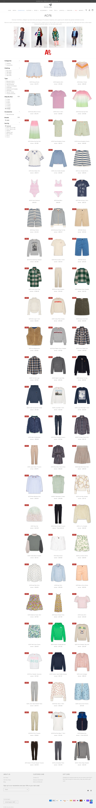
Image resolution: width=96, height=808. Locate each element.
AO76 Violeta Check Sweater (82, 289)
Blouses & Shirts (10, 81)
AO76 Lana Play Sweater (82, 496)
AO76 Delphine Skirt (58, 82)
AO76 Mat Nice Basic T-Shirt (58, 733)
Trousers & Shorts (10, 93)
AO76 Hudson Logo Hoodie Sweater (58, 674)
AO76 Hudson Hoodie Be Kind (58, 644)
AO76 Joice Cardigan (82, 674)
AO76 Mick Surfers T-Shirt (58, 259)
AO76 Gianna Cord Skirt (82, 319)
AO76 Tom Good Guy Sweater (34, 259)
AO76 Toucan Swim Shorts (82, 703)
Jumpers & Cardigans (11, 86)
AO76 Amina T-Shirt (58, 111)
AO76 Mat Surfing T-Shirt (82, 200)
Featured (8, 126)
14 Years (8, 107)
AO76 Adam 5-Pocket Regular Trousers (34, 763)
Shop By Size (9, 96)
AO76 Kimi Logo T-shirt (34, 319)
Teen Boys (9, 72)
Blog (5, 782)
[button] (29, 10)
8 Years (8, 102)
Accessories (9, 65)
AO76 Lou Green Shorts (82, 555)
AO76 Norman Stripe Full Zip (58, 230)
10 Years (8, 104)
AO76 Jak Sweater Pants (58, 763)
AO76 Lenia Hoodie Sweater (58, 171)
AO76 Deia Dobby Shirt (34, 171)
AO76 (7, 120)
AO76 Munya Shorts (34, 82)
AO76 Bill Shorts (82, 230)
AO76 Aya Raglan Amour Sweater (58, 348)
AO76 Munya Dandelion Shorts (82, 141)
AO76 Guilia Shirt (82, 615)
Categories (8, 61)
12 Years (8, 105)
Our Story (6, 777)
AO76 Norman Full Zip (82, 378)
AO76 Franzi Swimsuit (34, 200)
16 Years (8, 108)
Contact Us (36, 777)
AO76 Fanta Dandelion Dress (58, 141)
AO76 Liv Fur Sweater (82, 526)
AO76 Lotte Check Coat (34, 289)
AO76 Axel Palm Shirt (34, 585)
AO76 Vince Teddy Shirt (82, 348)
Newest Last (9, 132)
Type (6, 78)
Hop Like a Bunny (10, 807)
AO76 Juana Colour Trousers (34, 467)
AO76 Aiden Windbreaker (34, 437)
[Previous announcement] (4, 1)
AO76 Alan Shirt (58, 585)
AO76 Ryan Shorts (34, 230)
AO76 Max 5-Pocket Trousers (58, 437)
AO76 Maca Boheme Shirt (34, 496)
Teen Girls (8, 75)
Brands (7, 117)
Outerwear (9, 87)
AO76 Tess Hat (34, 526)
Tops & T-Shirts (10, 92)
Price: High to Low (10, 129)
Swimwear (8, 90)
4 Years (8, 99)
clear (19, 96)
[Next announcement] (92, 1)
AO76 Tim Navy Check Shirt (82, 437)
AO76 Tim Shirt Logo (34, 378)
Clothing (8, 63)
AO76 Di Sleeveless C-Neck (58, 496)
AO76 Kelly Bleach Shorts (34, 111)
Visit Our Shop (7, 779)
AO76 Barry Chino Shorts (82, 585)
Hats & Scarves (10, 84)
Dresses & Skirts (10, 82)
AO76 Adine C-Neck (82, 82)
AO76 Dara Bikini (58, 200)
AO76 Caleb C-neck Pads (58, 378)
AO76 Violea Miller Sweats (58, 319)
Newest (8, 130)
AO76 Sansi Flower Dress (58, 615)
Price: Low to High (10, 127)
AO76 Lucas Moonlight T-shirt (82, 407)
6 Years (8, 101)
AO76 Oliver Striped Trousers (58, 526)
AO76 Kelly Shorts (58, 555)
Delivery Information (38, 779)
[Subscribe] (27, 789)
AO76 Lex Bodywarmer (34, 348)
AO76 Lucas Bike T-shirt (58, 407)
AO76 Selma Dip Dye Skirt (34, 141)
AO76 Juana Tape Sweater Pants (34, 703)
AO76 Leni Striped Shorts (82, 171)
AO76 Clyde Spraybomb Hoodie (34, 407)
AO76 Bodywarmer (82, 733)
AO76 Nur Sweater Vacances (34, 674)
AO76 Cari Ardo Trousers (58, 289)
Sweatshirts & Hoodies (12, 89)
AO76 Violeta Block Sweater (34, 555)
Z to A (7, 137)
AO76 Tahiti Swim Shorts (34, 644)
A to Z (7, 135)
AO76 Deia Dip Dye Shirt (82, 111)
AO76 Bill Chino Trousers (34, 733)
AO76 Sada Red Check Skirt (82, 467)
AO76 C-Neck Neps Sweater (82, 763)
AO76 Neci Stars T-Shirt (58, 703)
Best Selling (9, 133)
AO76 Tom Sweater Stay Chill (82, 644)
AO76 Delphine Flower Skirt (34, 615)
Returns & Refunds (37, 782)
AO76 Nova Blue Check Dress (58, 467)
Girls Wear (9, 74)
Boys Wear (9, 70)
